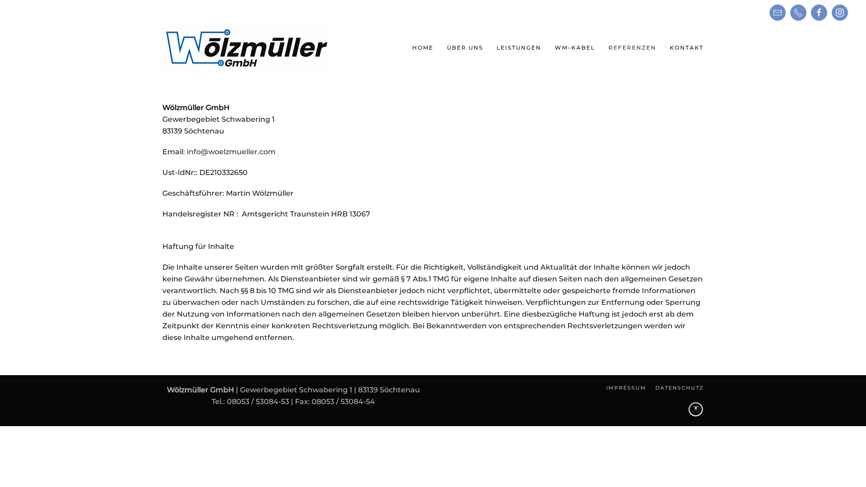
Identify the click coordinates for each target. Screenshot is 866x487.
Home (422, 47)
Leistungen (519, 47)
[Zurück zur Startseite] (247, 47)
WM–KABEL (575, 47)
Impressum (626, 388)
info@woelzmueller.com (231, 151)
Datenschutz (679, 388)
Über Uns (465, 47)
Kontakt (687, 47)
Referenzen (632, 47)
